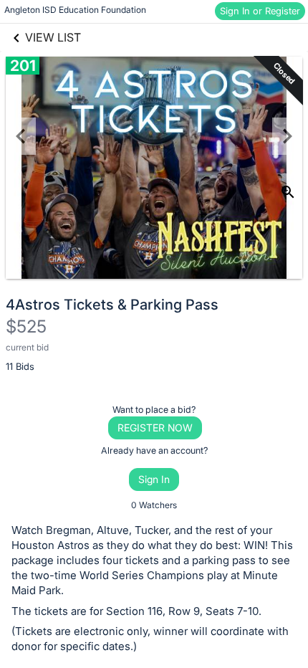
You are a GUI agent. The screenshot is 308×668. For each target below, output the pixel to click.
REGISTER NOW (155, 427)
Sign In (154, 479)
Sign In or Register (260, 10)
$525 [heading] (26, 326)
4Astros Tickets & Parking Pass (112, 304)
